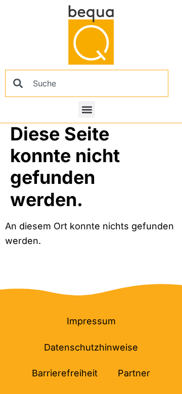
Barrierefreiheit (65, 373)
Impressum (91, 321)
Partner (134, 373)
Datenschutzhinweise (91, 347)
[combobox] (86, 83)
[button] (86, 109)
